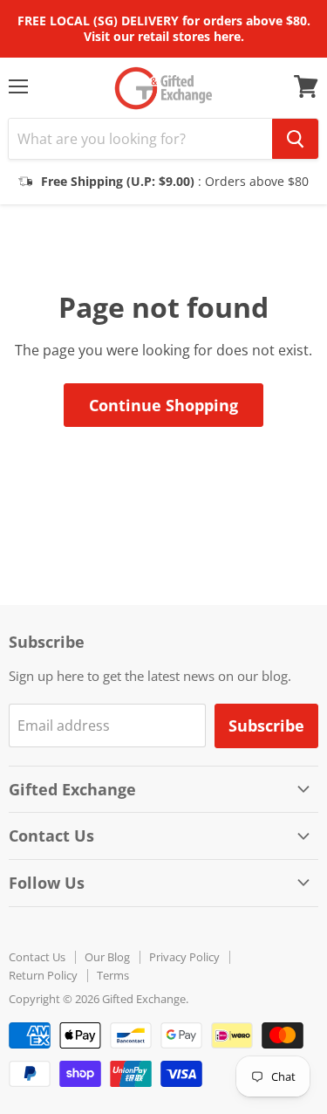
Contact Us (37, 957)
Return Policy (43, 975)
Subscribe (266, 725)
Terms (113, 975)
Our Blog (107, 957)
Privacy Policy (184, 957)
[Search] (295, 139)
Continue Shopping (163, 405)
